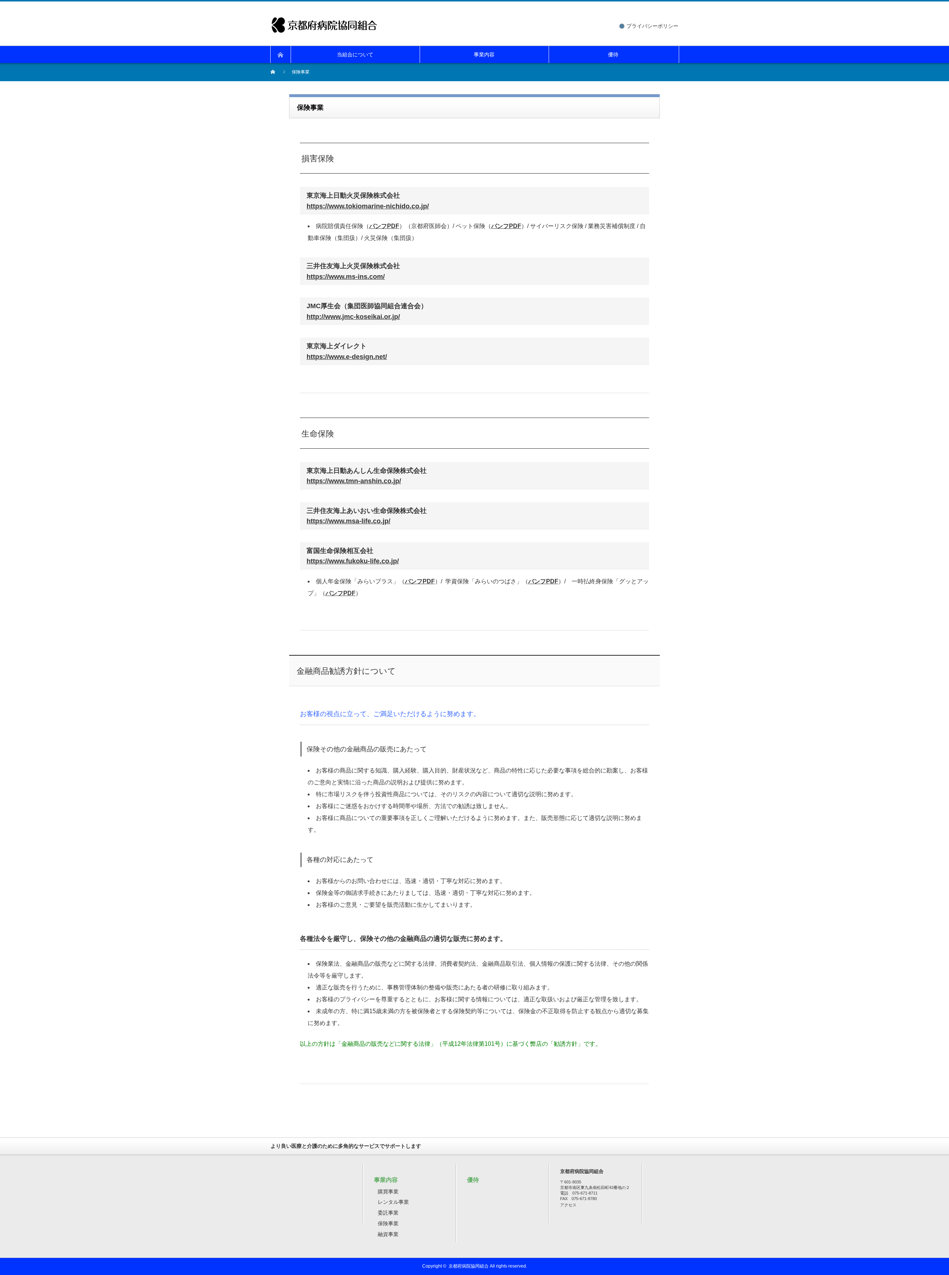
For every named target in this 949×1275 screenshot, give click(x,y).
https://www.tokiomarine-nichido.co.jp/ (368, 206)
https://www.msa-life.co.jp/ (348, 521)
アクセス (568, 1205)
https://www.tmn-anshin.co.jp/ (354, 481)
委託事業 (388, 1213)
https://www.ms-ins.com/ (346, 276)
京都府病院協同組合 (469, 1266)
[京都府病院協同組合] (324, 22)
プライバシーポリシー (652, 26)
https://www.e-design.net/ (347, 356)
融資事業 (388, 1234)
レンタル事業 (393, 1202)
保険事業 (388, 1223)
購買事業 (388, 1192)
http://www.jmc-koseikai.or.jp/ (353, 316)
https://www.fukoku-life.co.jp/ (353, 561)
